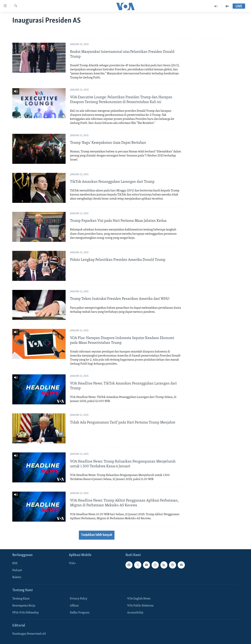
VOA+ (72, 563)
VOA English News (138, 598)
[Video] (227, 6)
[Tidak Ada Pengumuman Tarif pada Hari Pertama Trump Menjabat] (39, 428)
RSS (14, 563)
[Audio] (216, 6)
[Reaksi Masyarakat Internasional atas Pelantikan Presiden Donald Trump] (39, 58)
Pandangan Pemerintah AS (29, 633)
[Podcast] (172, 564)
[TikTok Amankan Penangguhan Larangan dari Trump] (39, 188)
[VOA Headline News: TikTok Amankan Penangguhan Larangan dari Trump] (39, 389)
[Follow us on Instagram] (155, 564)
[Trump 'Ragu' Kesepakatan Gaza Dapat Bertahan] (39, 149)
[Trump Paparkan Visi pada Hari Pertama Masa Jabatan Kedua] (39, 227)
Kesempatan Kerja (23, 605)
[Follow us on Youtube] (146, 564)
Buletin (16, 577)
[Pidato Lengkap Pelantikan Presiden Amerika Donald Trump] (39, 266)
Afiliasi (74, 605)
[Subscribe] (181, 564)
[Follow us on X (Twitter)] (137, 564)
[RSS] (163, 564)
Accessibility (135, 612)
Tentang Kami (21, 598)
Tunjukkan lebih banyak (96, 535)
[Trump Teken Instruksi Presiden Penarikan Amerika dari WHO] (39, 305)
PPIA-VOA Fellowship (25, 612)
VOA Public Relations (140, 605)
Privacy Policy (78, 598)
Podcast (17, 570)
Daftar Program (79, 612)
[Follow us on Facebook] (129, 564)
